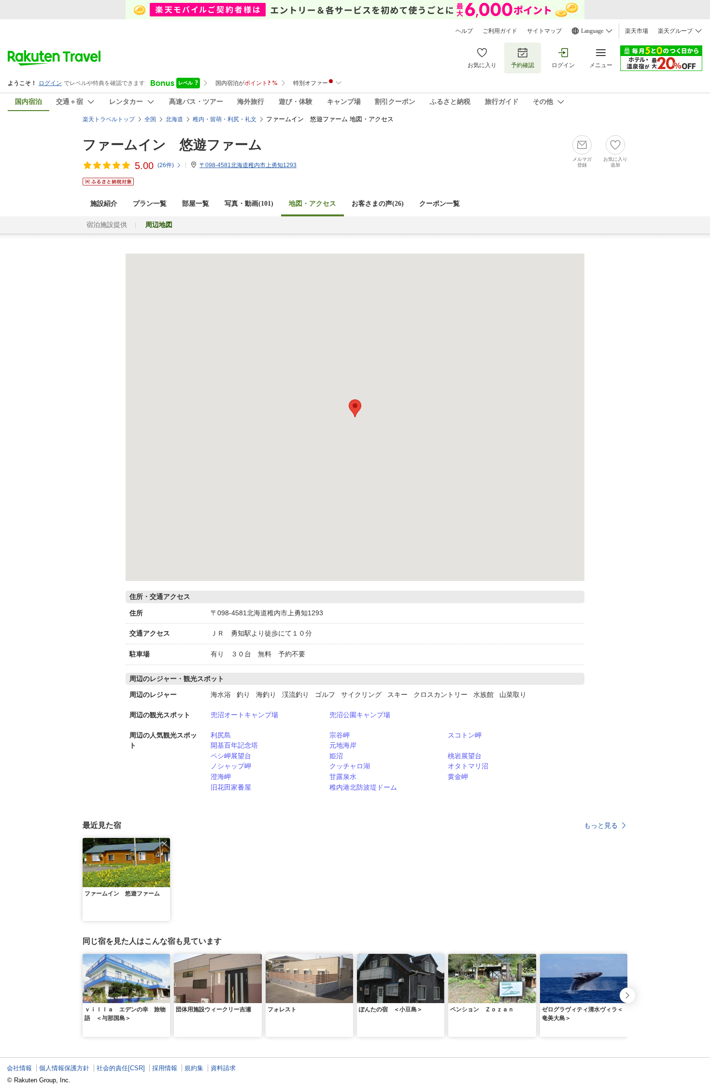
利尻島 (221, 735)
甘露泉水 (342, 776)
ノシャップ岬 (231, 766)
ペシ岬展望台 (231, 756)
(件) (165, 165)
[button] (164, 844)
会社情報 (19, 1068)
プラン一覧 (150, 203)
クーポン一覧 (439, 203)
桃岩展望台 (465, 756)
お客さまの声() (378, 203)
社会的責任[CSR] (121, 1068)
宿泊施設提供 (106, 224)
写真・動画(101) (249, 203)
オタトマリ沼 (468, 766)
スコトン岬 (465, 735)
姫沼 (336, 756)
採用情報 (164, 1068)
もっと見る (601, 825)
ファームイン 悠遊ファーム (172, 144)
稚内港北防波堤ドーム (363, 787)
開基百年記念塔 (234, 745)
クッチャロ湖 (349, 766)
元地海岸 (342, 745)
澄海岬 (221, 776)
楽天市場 (636, 31)
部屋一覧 (195, 203)
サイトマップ (544, 31)
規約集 (194, 1068)
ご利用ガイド (500, 31)
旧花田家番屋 (231, 787)
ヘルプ (464, 31)
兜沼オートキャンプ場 (244, 715)
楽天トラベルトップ (109, 119)
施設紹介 (103, 203)
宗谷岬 (339, 735)
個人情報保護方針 (64, 1068)
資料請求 (223, 1068)
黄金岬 (458, 776)
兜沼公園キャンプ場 (359, 715)
